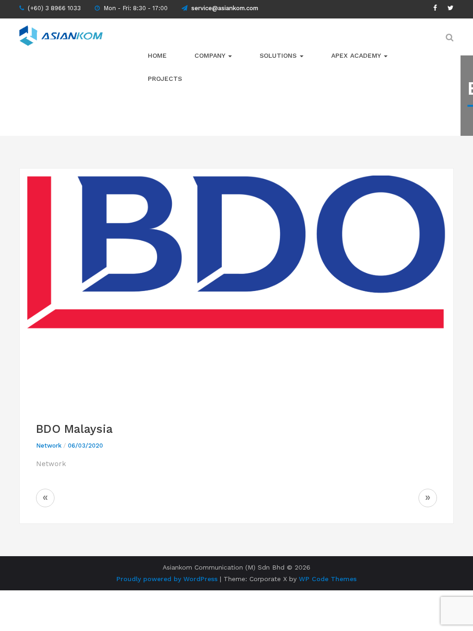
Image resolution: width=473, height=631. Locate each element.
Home (157, 55)
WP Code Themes (328, 578)
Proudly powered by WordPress (167, 578)
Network (48, 445)
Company (210, 55)
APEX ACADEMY (357, 55)
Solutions (279, 55)
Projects (165, 78)
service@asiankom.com (224, 8)
